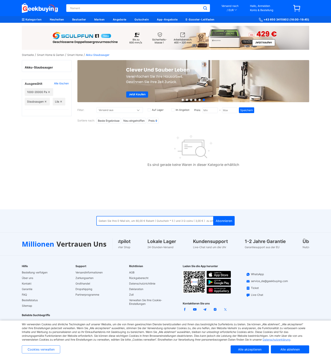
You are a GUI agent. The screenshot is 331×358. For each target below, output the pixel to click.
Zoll (131, 294)
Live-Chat (257, 294)
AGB (131, 272)
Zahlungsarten (84, 278)
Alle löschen (61, 83)
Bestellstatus (30, 300)
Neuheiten (57, 19)
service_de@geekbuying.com (269, 281)
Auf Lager (158, 109)
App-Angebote (167, 19)
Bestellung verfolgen (35, 272)
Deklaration (136, 289)
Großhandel (82, 283)
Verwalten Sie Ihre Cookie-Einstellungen (145, 301)
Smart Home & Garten (50, 54)
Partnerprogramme (87, 294)
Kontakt (26, 283)
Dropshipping (83, 289)
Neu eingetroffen (134, 120)
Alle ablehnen (290, 349)
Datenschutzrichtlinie (142, 283)
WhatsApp (257, 274)
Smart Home (75, 54)
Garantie (27, 289)
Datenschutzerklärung (276, 339)
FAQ (24, 294)
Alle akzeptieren (249, 349)
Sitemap (27, 305)
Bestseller (79, 19)
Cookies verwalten (41, 349)
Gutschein (141, 19)
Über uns (27, 278)
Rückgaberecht (138, 278)
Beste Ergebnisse (109, 120)
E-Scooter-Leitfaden (200, 19)
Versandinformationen (89, 272)
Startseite (28, 54)
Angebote (119, 19)
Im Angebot (182, 109)
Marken (99, 19)
